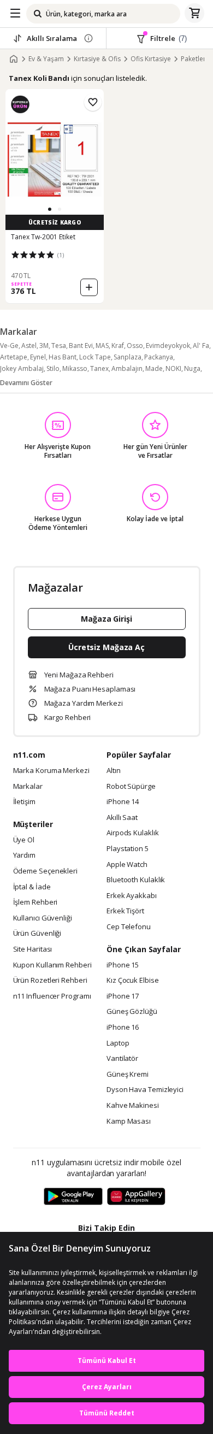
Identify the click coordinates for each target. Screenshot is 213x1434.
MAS (102, 345)
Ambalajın (127, 368)
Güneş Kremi (127, 1074)
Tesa (58, 345)
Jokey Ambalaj (22, 368)
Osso (135, 345)
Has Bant (62, 357)
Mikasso (74, 368)
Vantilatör (122, 1058)
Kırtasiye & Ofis (97, 59)
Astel (29, 345)
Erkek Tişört (125, 911)
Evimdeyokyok (168, 345)
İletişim (24, 802)
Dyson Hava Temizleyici (145, 1089)
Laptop (117, 1043)
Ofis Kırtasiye (151, 59)
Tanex (99, 368)
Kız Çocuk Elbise (132, 980)
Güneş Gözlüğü (131, 1011)
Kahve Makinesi (132, 1105)
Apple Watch (126, 864)
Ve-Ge (9, 345)
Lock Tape (95, 357)
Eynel (38, 357)
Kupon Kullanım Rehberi (52, 965)
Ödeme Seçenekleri (45, 871)
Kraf (117, 345)
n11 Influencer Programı (52, 996)
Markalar (28, 786)
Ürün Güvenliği (37, 933)
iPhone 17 (122, 996)
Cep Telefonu (128, 927)
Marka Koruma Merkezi (51, 770)
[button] (49, 209)
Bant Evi (81, 345)
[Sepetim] (194, 13)
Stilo (53, 368)
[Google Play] (73, 1197)
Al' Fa (201, 345)
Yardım (24, 855)
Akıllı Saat (122, 817)
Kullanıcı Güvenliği (42, 918)
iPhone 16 (122, 1027)
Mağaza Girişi (106, 618)
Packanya (158, 357)
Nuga (192, 368)
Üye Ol (23, 840)
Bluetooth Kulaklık (135, 880)
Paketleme (197, 59)
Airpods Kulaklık (132, 833)
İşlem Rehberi (35, 902)
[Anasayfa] (14, 59)
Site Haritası (32, 949)
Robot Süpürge (131, 786)
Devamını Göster (26, 382)
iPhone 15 (122, 965)
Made (154, 368)
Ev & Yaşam (46, 59)
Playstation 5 (127, 849)
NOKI (173, 368)
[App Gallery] (136, 1197)
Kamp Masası (128, 1121)
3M (44, 345)
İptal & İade (32, 887)
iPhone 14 (122, 802)
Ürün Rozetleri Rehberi (50, 980)
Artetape (13, 357)
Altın (113, 770)
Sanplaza (127, 357)
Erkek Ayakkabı (131, 896)
